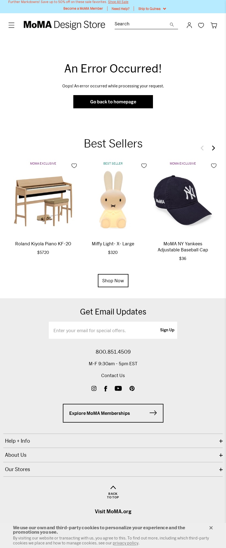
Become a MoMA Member (83, 8)
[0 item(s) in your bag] (214, 25)
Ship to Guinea (149, 8)
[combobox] (142, 24)
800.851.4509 (113, 352)
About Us (15, 455)
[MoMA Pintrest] (132, 389)
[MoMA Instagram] (94, 389)
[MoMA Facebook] (105, 389)
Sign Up (167, 330)
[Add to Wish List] (74, 165)
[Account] (189, 25)
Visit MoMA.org (113, 511)
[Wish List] (201, 25)
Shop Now (113, 280)
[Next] (212, 148)
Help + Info (17, 441)
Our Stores (17, 469)
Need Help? (121, 8)
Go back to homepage (113, 101)
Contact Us (113, 375)
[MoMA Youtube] (118, 389)
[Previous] (203, 148)
